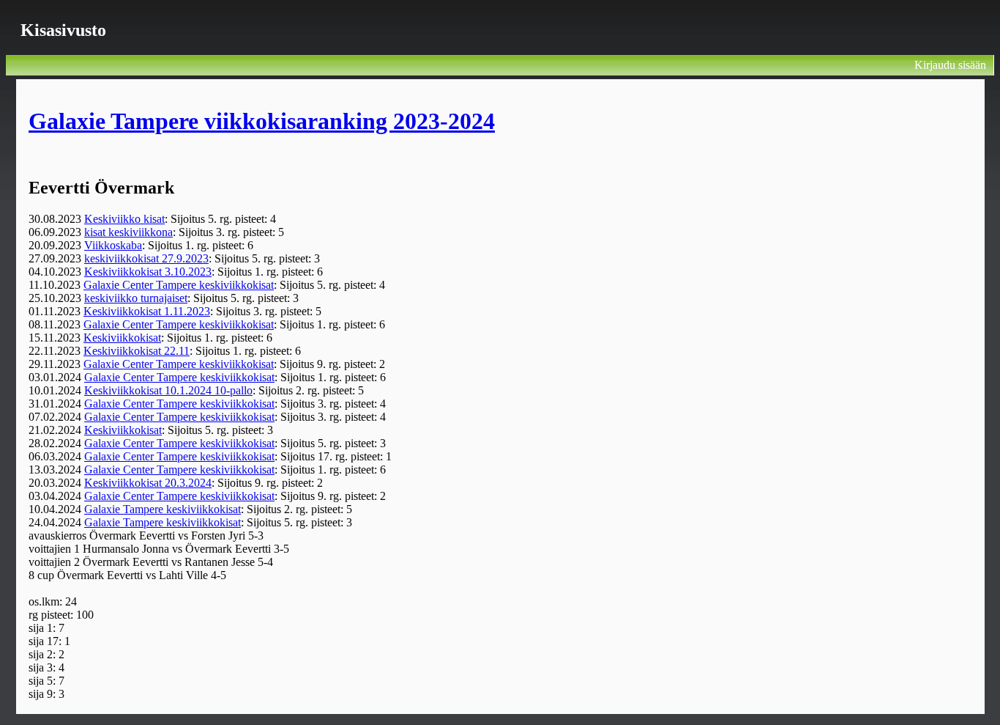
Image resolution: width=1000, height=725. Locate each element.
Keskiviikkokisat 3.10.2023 (148, 271)
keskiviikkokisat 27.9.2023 (146, 258)
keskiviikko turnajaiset (135, 298)
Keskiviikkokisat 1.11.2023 (146, 311)
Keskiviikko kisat (124, 219)
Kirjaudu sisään (950, 65)
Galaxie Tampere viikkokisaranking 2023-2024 (262, 121)
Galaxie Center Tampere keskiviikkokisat (178, 285)
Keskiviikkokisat (122, 337)
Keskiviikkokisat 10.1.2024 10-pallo (168, 390)
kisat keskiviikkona (128, 232)
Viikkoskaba (113, 245)
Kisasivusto (63, 30)
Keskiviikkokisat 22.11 (136, 351)
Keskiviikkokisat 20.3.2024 (148, 482)
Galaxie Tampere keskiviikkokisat (162, 509)
